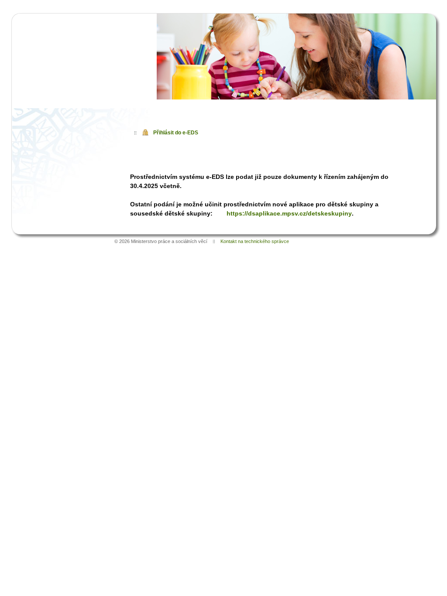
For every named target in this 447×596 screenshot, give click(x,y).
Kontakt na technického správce (254, 241)
